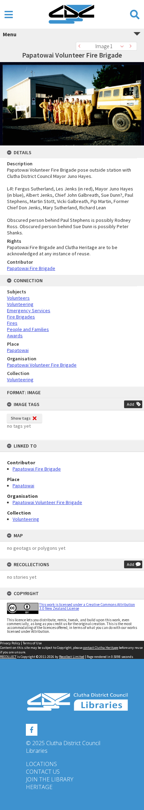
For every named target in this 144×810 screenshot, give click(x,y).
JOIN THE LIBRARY (49, 779)
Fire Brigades (21, 317)
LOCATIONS (41, 764)
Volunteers (18, 298)
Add (130, 404)
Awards (15, 335)
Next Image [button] (132, 46)
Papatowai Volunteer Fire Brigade (47, 502)
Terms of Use (32, 643)
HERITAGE (39, 787)
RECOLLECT (8, 656)
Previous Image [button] (81, 46)
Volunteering (26, 519)
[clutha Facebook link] (31, 729)
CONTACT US (43, 771)
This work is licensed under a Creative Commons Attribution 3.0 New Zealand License (87, 606)
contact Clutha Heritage (100, 647)
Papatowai (23, 485)
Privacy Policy (10, 643)
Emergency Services (28, 310)
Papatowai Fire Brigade (37, 469)
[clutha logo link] (72, 702)
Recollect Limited (71, 656)
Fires (12, 323)
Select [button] (123, 46)
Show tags (21, 418)
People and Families (28, 329)
